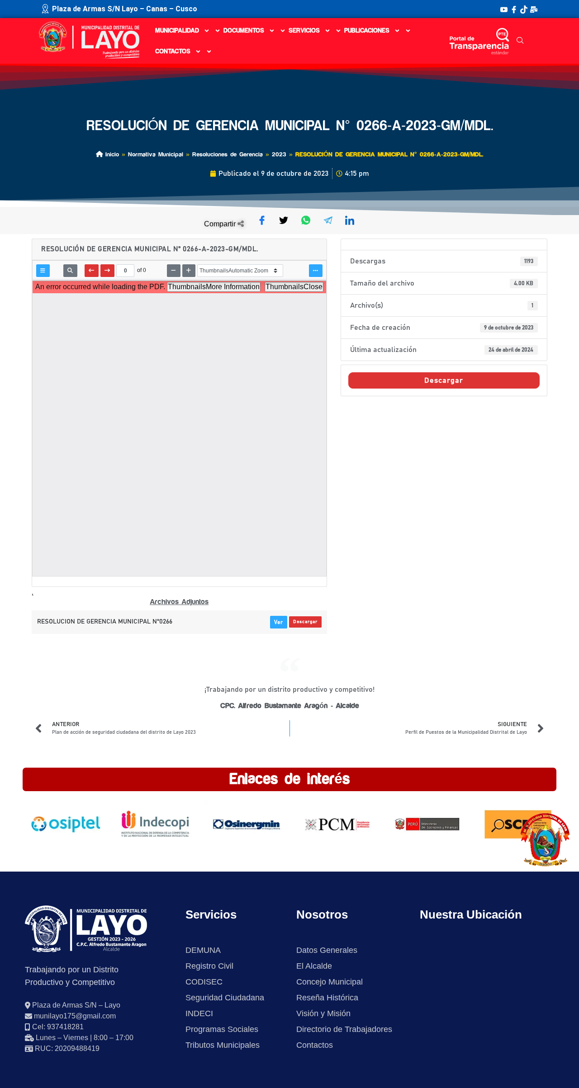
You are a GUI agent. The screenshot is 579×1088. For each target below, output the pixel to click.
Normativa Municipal (155, 154)
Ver (278, 622)
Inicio (111, 154)
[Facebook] (513, 9)
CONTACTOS (172, 51)
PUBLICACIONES (366, 30)
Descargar (305, 621)
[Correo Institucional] (533, 9)
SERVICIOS (304, 30)
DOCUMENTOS (243, 30)
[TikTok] (523, 9)
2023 (279, 154)
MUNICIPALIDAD (177, 30)
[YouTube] (504, 9)
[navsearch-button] (520, 41)
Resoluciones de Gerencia (227, 154)
